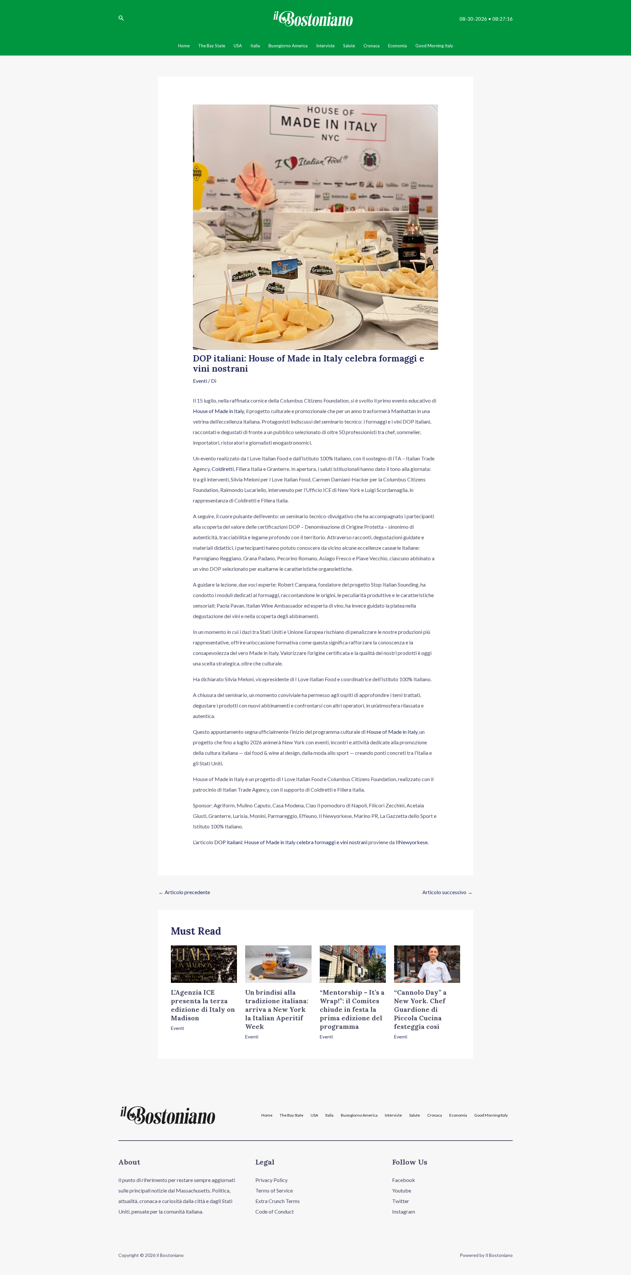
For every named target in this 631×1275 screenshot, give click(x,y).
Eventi (200, 381)
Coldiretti (223, 469)
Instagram (403, 1211)
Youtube (401, 1190)
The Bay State (291, 1115)
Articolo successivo (447, 892)
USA (314, 1115)
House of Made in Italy (391, 732)
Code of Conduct (274, 1211)
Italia (329, 1115)
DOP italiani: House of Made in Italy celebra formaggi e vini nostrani (290, 842)
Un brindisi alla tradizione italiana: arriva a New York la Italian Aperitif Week (276, 1009)
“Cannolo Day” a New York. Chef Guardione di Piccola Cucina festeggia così (420, 1009)
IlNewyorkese (412, 842)
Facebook (403, 1180)
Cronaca (434, 1115)
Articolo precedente (184, 892)
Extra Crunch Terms (277, 1201)
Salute (414, 1115)
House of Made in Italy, (219, 411)
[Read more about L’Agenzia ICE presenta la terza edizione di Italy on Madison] (204, 963)
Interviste (393, 1115)
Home (266, 1115)
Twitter (400, 1201)
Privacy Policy (271, 1180)
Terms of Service (274, 1190)
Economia (458, 1115)
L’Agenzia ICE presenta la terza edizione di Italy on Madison (203, 1005)
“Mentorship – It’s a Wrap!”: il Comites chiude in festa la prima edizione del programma (352, 1009)
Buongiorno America (359, 1115)
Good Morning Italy (491, 1115)
